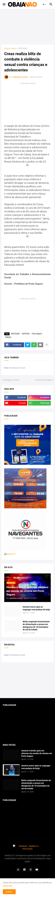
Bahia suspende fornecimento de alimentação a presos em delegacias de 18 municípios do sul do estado (36, 625)
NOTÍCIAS (25, 334)
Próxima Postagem (43, 380)
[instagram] (30, 869)
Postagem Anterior (11, 380)
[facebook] (24, 869)
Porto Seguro (37, 334)
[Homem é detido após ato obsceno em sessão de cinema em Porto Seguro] (11, 754)
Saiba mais (7, 885)
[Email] (40, 344)
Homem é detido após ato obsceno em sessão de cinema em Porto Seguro (36, 753)
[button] (4, 4)
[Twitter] (27, 344)
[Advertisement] (27, 26)
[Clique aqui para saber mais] (27, 680)
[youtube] (36, 869)
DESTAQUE (23, 48)
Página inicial (10, 48)
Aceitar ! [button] (9, 892)
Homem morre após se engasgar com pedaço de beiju (36, 608)
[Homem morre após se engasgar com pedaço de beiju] (12, 611)
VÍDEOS (8, 337)
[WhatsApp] (34, 344)
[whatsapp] (18, 869)
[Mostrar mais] (47, 344)
